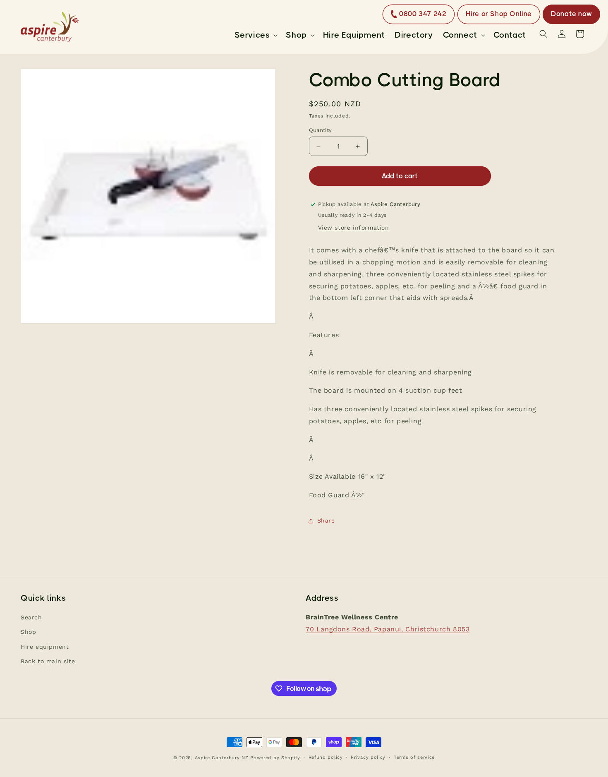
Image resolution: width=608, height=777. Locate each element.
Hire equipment (45, 646)
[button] (255, 35)
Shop (28, 632)
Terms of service (414, 757)
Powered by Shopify (275, 757)
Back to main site (48, 661)
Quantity (320, 130)
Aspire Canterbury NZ (222, 757)
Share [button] (326, 520)
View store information (353, 227)
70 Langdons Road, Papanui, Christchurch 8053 (387, 629)
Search (31, 617)
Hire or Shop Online (499, 14)
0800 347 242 (422, 14)
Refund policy (326, 757)
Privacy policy (368, 757)
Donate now (571, 14)
